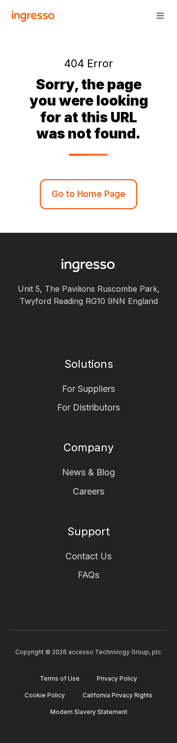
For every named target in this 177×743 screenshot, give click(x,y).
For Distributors (88, 407)
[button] (160, 16)
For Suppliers (88, 389)
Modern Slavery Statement (88, 711)
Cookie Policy (45, 695)
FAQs (88, 575)
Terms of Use (60, 678)
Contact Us (88, 556)
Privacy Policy (117, 678)
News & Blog (88, 472)
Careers (88, 491)
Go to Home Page (88, 194)
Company (88, 447)
